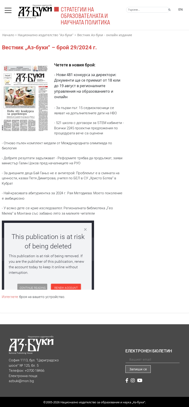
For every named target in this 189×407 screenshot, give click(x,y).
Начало (8, 35)
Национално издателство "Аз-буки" (46, 35)
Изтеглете (10, 297)
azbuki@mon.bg (21, 381)
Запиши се (138, 369)
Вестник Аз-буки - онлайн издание (104, 35)
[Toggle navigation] (9, 9)
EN (180, 9)
